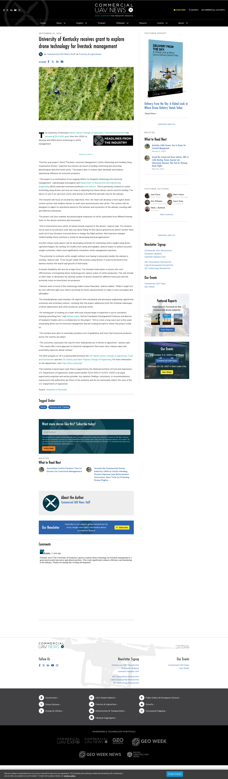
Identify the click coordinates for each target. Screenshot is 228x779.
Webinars (120, 23)
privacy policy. (70, 776)
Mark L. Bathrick (158, 207)
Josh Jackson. (90, 186)
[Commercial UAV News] (96, 742)
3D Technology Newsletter (157, 268)
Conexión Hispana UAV (155, 256)
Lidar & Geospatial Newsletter (158, 265)
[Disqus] (86, 582)
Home (43, 23)
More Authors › (167, 214)
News (59, 23)
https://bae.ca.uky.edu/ (72, 363)
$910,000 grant (62, 136)
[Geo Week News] (100, 754)
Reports (143, 23)
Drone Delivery (52, 704)
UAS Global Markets (105, 697)
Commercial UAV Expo (214, 10)
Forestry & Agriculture (90, 54)
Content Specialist (158, 203)
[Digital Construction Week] (137, 754)
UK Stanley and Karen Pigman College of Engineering (86, 359)
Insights (79, 23)
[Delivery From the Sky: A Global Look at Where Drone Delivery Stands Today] (166, 68)
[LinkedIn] (11, 10)
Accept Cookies (174, 774)
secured (48, 136)
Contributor (178, 203)
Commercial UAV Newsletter (158, 250)
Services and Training (59, 407)
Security (149, 704)
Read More (150, 113)
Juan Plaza (155, 194)
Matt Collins (178, 194)
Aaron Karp (178, 201)
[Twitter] (7, 10)
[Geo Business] (118, 742)
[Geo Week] (150, 742)
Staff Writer (156, 197)
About (181, 23)
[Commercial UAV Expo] (182, 646)
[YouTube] (15, 10)
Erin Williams (156, 201)
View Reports (167, 329)
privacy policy (78, 444)
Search (194, 10)
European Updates (153, 253)
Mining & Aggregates (105, 718)
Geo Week (149, 286)
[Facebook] (4, 10)
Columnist (155, 210)
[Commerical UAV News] (51, 645)
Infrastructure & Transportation (110, 711)
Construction (51, 697)
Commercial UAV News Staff (61, 54)
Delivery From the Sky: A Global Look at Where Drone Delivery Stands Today (166, 105)
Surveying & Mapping (155, 711)
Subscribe (49, 448)
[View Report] (155, 319)
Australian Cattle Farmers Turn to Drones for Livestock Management (64, 470)
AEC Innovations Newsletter (157, 262)
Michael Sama (72, 316)
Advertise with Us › (86, 154)
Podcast (101, 23)
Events (160, 23)
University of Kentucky (56, 389)
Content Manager (180, 197)
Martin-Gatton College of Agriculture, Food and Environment (97, 132)
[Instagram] (19, 10)
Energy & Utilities (53, 711)
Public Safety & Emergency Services (162, 697)
